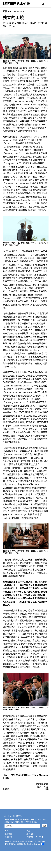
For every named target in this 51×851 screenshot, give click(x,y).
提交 (44, 826)
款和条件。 (22, 844)
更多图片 (6, 789)
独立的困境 (13, 17)
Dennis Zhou (42, 784)
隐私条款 (8, 834)
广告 (6, 831)
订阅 (28, 831)
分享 (47, 789)
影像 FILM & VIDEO (13, 11)
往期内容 (8, 837)
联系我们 (30, 834)
